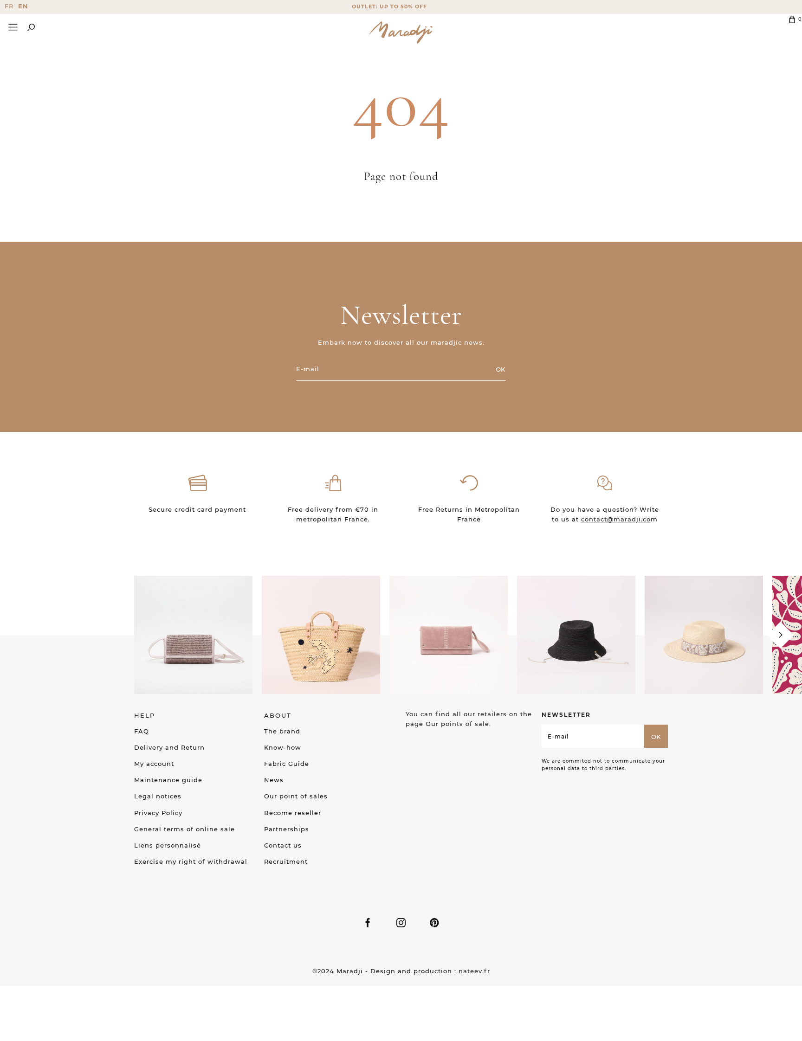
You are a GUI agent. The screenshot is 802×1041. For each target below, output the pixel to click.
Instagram (401, 922)
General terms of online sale (184, 829)
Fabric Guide (286, 763)
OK (500, 369)
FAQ (141, 731)
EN (23, 6)
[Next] (780, 635)
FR (9, 6)
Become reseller (292, 812)
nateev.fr (474, 971)
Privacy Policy (158, 812)
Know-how (282, 747)
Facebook (367, 922)
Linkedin (434, 922)
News (274, 780)
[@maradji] (193, 634)
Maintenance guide (168, 780)
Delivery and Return (169, 747)
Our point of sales (296, 796)
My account (154, 763)
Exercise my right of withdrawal (190, 861)
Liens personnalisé (167, 845)
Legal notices (157, 796)
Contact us (283, 845)
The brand (282, 731)
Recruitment (286, 861)
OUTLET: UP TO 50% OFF (389, 6)
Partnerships (286, 829)
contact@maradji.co (616, 519)
